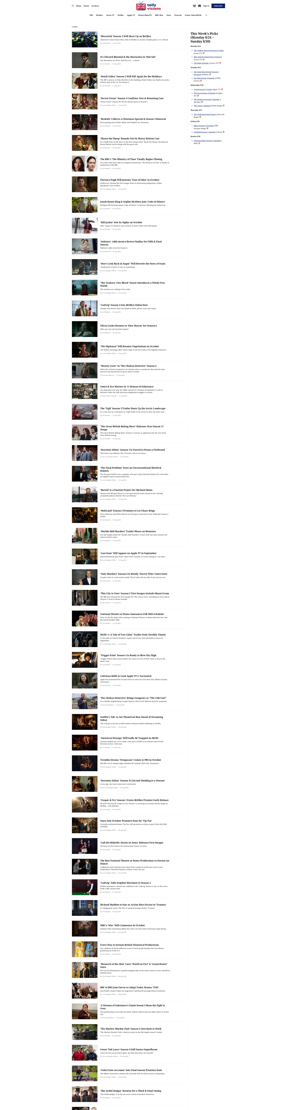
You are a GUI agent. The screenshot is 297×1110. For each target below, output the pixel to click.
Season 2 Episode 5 (205, 78)
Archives (95, 6)
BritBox (99, 15)
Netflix (121, 15)
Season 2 (205, 114)
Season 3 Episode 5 (208, 140)
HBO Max (159, 15)
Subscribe (218, 6)
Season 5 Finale (203, 89)
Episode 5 (202, 63)
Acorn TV (110, 15)
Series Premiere (208, 57)
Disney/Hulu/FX (145, 15)
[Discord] (199, 5)
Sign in (206, 6)
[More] (206, 15)
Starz (168, 15)
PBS (91, 15)
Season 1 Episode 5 (205, 132)
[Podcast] (194, 5)
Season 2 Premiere (204, 126)
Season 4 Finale (209, 50)
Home (78, 6)
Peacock (178, 15)
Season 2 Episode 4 (207, 99)
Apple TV (131, 15)
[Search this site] (73, 6)
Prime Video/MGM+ (193, 15)
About (86, 6)
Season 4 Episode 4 (205, 93)
